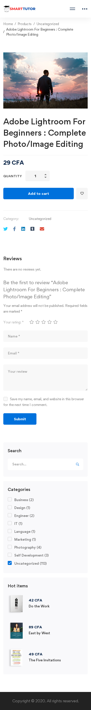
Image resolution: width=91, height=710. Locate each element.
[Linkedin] (23, 229)
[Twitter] (5, 229)
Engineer (24, 516)
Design (22, 508)
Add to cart (38, 193)
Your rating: (13, 322)
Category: (11, 219)
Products (25, 24)
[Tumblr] (32, 229)
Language (24, 531)
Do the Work (39, 606)
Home (8, 24)
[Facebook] (14, 229)
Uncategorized (47, 24)
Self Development (31, 555)
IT (18, 524)
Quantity (12, 176)
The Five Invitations (45, 660)
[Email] (42, 229)
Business (24, 500)
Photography (27, 547)
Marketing (25, 539)
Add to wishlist (82, 193)
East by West (39, 633)
